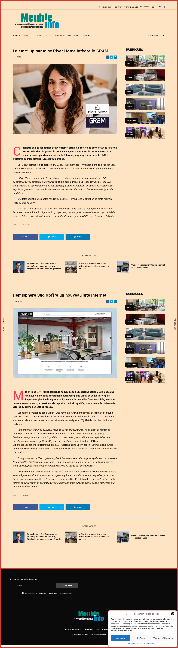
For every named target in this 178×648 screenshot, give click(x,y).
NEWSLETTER (144, 7)
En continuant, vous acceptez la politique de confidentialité (48, 593)
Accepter (120, 638)
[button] (172, 614)
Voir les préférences (163, 638)
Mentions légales (150, 643)
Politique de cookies (135, 643)
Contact (118, 7)
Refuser (141, 638)
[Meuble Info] (37, 20)
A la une (26, 224)
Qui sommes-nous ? (105, 7)
